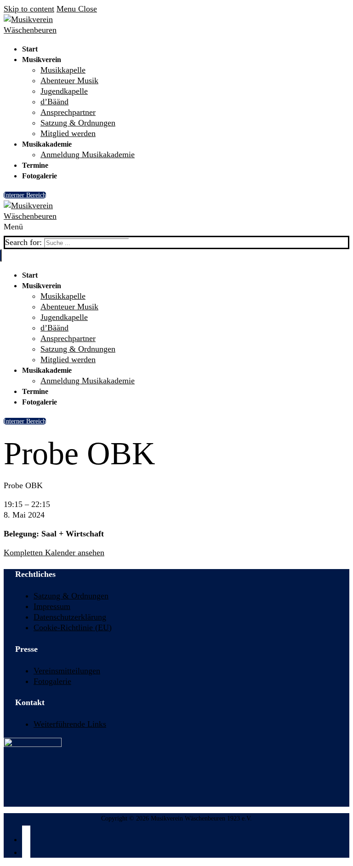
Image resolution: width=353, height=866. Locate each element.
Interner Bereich (25, 195)
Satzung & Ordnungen (71, 595)
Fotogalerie (52, 681)
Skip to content (29, 8)
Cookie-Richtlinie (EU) (73, 627)
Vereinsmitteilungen (67, 670)
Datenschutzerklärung (70, 616)
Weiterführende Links (70, 724)
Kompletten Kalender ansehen (54, 552)
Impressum (52, 606)
